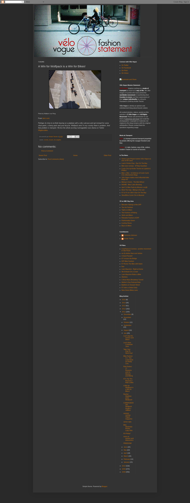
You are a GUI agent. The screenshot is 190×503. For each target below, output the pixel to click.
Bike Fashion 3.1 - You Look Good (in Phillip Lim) (128, 359)
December (127, 314)
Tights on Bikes (126, 210)
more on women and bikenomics (128, 438)
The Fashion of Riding (129, 213)
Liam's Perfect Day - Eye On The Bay (134, 163)
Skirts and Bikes (127, 215)
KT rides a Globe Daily (129, 288)
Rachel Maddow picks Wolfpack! (127, 397)
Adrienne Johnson (130, 235)
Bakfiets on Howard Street (130, 285)
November (127, 317)
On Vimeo (124, 73)
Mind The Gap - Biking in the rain (133, 190)
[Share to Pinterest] (78, 136)
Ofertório (124, 277)
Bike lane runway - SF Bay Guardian (134, 166)
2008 (124, 472)
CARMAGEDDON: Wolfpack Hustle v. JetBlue (128, 406)
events (46, 140)
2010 (124, 466)
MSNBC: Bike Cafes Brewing (131, 185)
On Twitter (124, 65)
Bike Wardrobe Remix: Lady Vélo (127, 427)
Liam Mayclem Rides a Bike (131, 274)
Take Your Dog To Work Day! (128, 351)
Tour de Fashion (127, 207)
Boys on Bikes (126, 226)
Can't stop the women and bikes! (128, 338)
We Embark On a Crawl (129, 272)
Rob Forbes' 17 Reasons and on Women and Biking (128, 371)
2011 (124, 312)
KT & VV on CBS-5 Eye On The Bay (133, 193)
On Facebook (126, 68)
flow (122, 266)
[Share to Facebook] (75, 136)
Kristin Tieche (129, 239)
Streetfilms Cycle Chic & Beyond (132, 195)
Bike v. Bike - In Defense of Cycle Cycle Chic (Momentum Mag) (135, 174)
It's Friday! (126, 433)
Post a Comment (47, 151)
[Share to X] (73, 136)
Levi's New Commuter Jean (128, 344)
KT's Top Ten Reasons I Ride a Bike (128, 380)
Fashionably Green (128, 220)
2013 (124, 306)
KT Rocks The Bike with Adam (131, 264)
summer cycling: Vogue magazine (127, 416)
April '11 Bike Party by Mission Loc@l (134, 187)
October (127, 322)
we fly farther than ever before (131, 253)
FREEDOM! (127, 443)
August (126, 330)
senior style (127, 422)
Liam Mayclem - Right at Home (132, 269)
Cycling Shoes (126, 223)
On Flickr (124, 70)
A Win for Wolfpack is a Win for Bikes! (128, 388)
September (127, 325)
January (127, 462)
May (125, 450)
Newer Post (43, 155)
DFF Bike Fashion (127, 261)
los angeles (57, 140)
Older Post (107, 155)
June (126, 447)
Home (75, 155)
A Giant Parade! (126, 256)
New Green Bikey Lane (129, 290)
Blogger (104, 486)
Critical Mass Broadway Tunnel (132, 280)
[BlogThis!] (70, 136)
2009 (124, 469)
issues (51, 140)
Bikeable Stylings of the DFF (131, 205)
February (127, 459)
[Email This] (68, 136)
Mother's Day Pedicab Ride (131, 282)
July (125, 333)
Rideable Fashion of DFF (130, 218)
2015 (124, 300)
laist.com (46, 118)
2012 (124, 309)
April (125, 453)
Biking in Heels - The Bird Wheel (132, 182)
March (126, 456)
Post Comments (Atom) (56, 159)
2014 (124, 303)
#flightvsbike (43, 130)
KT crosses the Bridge (129, 258)
